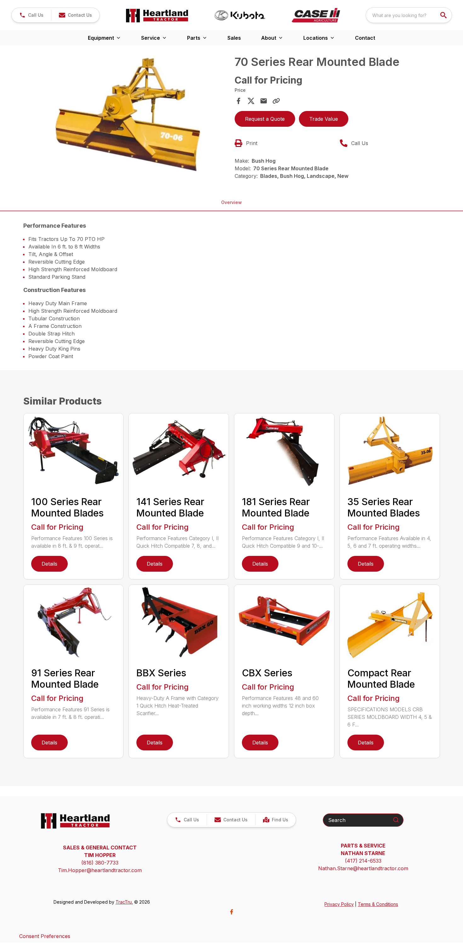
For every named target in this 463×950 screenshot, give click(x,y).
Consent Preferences (44, 936)
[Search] (396, 820)
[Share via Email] (263, 101)
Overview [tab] (231, 202)
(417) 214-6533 (363, 861)
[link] (275, 819)
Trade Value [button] (323, 119)
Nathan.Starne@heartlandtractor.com (363, 868)
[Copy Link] (276, 101)
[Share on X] (251, 101)
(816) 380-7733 (99, 863)
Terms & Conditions (378, 904)
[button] (31, 15)
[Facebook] (231, 912)
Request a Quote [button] (265, 119)
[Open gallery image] (127, 116)
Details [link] (49, 564)
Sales (234, 38)
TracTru (124, 902)
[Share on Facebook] (238, 101)
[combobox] (409, 15)
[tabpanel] (127, 117)
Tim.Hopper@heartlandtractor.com (100, 870)
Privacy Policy (339, 904)
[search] (444, 15)
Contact (365, 38)
